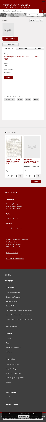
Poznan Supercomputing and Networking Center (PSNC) (23, 418)
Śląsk (20, 100)
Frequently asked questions (15, 378)
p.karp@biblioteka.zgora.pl (15, 258)
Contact (8, 382)
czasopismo (8, 72)
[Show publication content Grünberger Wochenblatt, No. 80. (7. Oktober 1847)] (34, 175)
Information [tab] (23, 48)
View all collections (12, 326)
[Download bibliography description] (12, 175)
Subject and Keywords (13, 347)
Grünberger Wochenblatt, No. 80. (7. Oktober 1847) (31, 161)
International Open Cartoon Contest (18, 315)
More (36, 181)
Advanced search (33, 15)
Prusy (36, 100)
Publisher (9, 352)
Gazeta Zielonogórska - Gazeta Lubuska (19, 310)
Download (11, 44)
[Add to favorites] (37, 20)
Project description (12, 364)
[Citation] (41, 20)
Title (7, 343)
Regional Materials (12, 301)
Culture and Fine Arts (13, 293)
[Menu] (43, 2)
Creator (8, 338)
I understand (23, 416)
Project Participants (12, 369)
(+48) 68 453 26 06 (12, 252)
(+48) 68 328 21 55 (12, 218)
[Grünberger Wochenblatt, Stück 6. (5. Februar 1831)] (7, 29)
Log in (8, 397)
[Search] (42, 11)
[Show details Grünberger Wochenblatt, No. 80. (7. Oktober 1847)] (38, 175)
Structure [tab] (37, 48)
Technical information (13, 373)
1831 (6, 66)
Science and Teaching (13, 297)
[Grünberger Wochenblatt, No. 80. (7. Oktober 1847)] (32, 147)
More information (30, 414)
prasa (28, 100)
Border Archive (11, 306)
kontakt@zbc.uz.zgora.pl (14, 228)
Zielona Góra (9, 100)
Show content (10, 39)
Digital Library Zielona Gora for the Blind (19, 319)
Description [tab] (9, 48)
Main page (9, 281)
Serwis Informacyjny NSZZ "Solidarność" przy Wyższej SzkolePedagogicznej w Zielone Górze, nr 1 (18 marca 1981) (13, 161)
